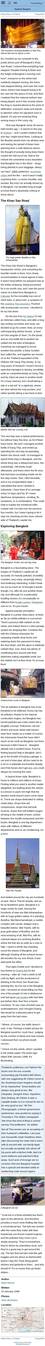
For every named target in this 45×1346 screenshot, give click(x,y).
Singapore (37, 602)
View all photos (9, 1300)
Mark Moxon (8, 1283)
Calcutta (5, 296)
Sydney (7, 133)
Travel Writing (37, 3)
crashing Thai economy (17, 304)
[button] (22, 1318)
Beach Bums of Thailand (11, 14)
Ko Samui (28, 316)
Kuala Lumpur (22, 602)
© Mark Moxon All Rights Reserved (22, 1343)
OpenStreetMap (37, 1331)
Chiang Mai (39, 14)
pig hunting (22, 997)
